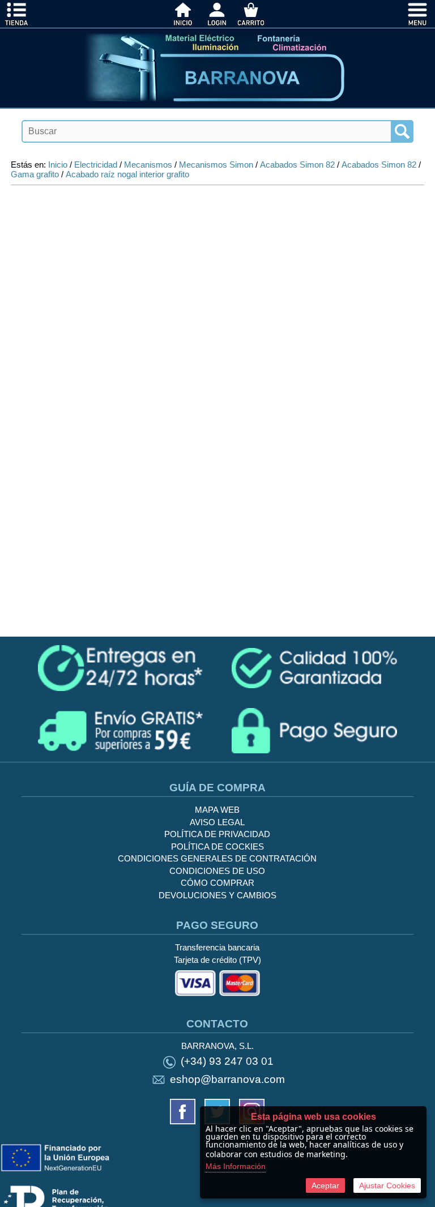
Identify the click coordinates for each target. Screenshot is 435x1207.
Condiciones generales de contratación (217, 858)
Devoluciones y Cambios (217, 895)
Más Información (236, 1166)
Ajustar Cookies (387, 1185)
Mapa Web (217, 809)
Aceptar (325, 1185)
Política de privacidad (217, 834)
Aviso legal (217, 822)
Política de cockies (217, 846)
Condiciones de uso (217, 871)
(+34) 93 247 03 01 (227, 1061)
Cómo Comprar (217, 883)
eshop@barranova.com (227, 1079)
